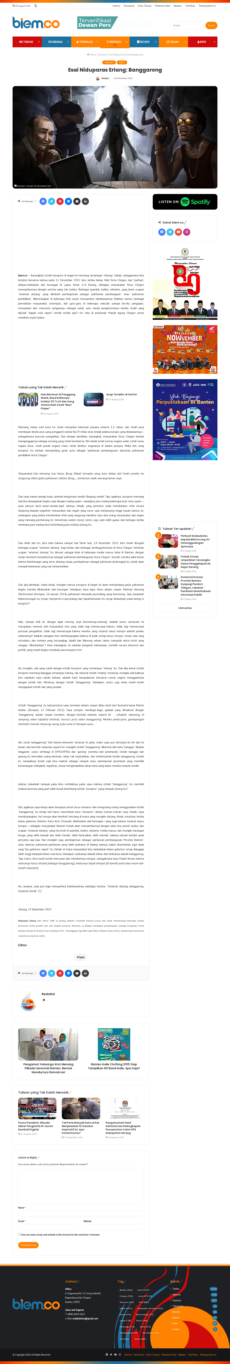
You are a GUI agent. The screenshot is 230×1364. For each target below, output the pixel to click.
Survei (175, 1329)
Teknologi (86, 42)
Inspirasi (115, 42)
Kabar (126, 1308)
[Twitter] (51, 201)
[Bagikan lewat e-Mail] (76, 201)
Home (92, 54)
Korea (125, 1314)
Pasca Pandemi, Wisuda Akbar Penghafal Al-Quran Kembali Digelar (35, 1126)
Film (144, 1302)
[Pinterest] (60, 201)
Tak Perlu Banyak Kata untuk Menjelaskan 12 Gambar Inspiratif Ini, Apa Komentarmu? (80, 1128)
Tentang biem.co (207, 5)
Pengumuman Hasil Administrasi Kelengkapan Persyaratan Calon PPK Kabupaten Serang (123, 1128)
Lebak (125, 1320)
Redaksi (177, 5)
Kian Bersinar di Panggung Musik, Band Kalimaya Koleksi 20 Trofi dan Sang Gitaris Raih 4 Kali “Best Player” (58, 401)
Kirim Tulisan (144, 5)
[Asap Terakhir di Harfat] (94, 399)
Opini (122, 62)
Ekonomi (127, 1302)
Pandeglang (128, 1332)
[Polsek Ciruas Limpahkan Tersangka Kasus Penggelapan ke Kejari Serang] (168, 561)
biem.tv (116, 5)
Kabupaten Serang (150, 1308)
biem (202, 42)
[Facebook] (43, 201)
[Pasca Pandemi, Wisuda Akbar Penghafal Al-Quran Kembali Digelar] (37, 1108)
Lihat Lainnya (185, 607)
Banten (126, 1290)
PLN (124, 1339)
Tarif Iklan (190, 5)
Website (87, 1221)
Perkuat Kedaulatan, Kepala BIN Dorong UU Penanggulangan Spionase (195, 541)
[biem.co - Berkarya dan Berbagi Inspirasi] (36, 22)
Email (21, 1221)
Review (144, 42)
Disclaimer (129, 5)
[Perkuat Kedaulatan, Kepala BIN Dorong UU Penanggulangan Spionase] (168, 541)
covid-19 (145, 1296)
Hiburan (56, 42)
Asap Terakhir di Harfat (121, 394)
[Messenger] (68, 201)
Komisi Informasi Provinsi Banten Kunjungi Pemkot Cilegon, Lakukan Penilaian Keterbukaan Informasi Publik (196, 586)
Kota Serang (145, 1314)
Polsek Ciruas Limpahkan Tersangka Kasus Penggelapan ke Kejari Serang (196, 562)
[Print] (85, 201)
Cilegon (126, 1296)
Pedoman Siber (162, 5)
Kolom (174, 42)
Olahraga (127, 1326)
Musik (142, 1320)
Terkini (27, 42)
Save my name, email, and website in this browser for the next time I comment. (60, 1234)
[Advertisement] (81, 243)
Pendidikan (150, 1332)
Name (22, 1207)
